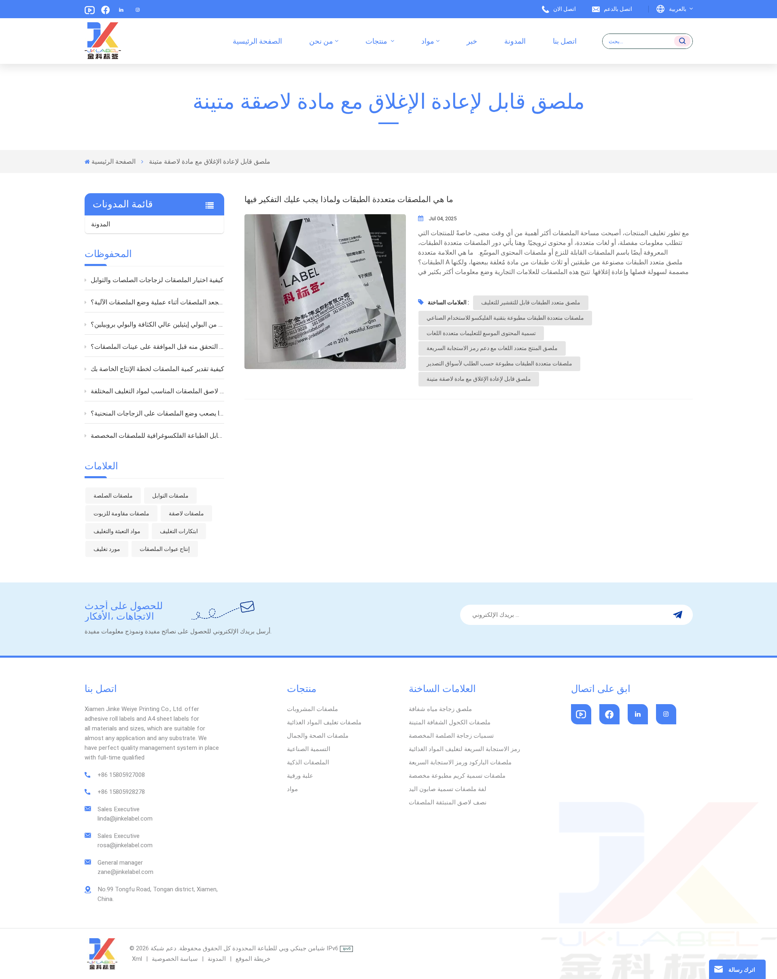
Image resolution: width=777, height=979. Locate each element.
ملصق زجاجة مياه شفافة (440, 709)
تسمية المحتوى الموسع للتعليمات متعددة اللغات (481, 333)
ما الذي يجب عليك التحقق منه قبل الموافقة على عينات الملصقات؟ (158, 346)
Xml (137, 958)
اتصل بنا (565, 41)
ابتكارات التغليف (179, 531)
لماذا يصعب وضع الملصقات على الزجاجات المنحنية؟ (158, 413)
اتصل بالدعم (618, 9)
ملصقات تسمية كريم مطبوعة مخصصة (457, 775)
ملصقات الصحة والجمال (317, 735)
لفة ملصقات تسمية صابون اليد (447, 789)
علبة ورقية (300, 775)
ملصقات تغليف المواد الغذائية (324, 722)
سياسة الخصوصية (175, 958)
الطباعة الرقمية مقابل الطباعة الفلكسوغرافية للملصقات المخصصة (158, 435)
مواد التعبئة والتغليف (116, 531)
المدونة (515, 41)
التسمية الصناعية (308, 749)
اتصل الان (564, 9)
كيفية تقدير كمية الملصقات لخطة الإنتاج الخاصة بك (157, 369)
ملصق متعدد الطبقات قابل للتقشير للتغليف (530, 302)
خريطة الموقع (252, 958)
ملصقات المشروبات (312, 709)
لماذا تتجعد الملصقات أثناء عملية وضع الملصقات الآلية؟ (158, 302)
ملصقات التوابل (170, 495)
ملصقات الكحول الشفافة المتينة (449, 722)
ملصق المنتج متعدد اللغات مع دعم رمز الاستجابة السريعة (492, 348)
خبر (472, 41)
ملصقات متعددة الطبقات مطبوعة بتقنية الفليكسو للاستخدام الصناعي (505, 317)
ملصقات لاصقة (186, 513)
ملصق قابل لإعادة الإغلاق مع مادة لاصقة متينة (479, 379)
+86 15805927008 (121, 775)
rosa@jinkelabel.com (125, 845)
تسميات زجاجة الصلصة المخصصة (451, 735)
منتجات (377, 41)
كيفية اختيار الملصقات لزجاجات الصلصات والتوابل (157, 280)
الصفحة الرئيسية (257, 41)
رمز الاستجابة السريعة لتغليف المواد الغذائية (464, 749)
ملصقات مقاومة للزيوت (121, 513)
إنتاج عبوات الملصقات (165, 549)
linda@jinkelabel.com (125, 818)
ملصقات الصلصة (113, 495)
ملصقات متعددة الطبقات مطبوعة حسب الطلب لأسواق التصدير (499, 363)
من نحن (321, 41)
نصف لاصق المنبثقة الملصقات (447, 802)
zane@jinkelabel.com (125, 872)
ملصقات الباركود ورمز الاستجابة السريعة (460, 762)
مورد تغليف (106, 549)
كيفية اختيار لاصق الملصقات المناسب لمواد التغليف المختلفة (158, 391)
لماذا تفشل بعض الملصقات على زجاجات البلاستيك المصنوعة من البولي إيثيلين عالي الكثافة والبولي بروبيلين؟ (158, 324)
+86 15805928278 (121, 791)
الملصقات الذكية (308, 762)
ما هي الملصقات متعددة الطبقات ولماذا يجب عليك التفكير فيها (348, 199)
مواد (427, 41)
